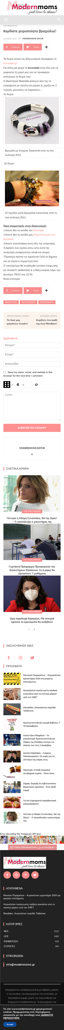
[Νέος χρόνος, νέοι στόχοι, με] (28, 840)
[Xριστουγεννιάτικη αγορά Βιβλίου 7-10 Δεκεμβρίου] (12, 724)
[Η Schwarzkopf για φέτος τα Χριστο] (52, 840)
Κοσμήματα (47, 302)
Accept (10, 1024)
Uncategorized (32, 511)
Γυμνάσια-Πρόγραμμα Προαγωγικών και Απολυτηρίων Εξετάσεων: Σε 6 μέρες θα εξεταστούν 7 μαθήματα (32, 570)
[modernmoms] (32, 8)
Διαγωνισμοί (28, 302)
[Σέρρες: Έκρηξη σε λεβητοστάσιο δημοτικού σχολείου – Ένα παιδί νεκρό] (12, 787)
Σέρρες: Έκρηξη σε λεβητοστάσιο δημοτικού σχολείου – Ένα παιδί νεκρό (39, 787)
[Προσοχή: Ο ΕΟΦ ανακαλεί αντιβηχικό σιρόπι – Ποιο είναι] (12, 772)
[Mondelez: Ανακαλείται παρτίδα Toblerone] (12, 709)
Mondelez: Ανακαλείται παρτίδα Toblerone (24, 913)
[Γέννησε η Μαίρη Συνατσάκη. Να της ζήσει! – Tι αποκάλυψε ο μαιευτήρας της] (32, 493)
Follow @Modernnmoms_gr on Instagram (34, 847)
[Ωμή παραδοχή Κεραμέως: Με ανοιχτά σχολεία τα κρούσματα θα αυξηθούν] (32, 594)
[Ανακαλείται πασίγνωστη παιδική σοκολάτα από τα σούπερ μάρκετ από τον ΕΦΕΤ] (12, 694)
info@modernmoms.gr (20, 964)
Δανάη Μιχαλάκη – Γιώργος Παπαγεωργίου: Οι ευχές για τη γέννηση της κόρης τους (39, 756)
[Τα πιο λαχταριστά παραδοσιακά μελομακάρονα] (12, 802)
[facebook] (32, 454)
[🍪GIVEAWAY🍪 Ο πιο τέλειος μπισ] (44, 840)
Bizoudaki (38, 230)
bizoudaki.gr (10, 63)
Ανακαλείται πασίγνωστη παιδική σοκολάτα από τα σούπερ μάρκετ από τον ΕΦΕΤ (40, 693)
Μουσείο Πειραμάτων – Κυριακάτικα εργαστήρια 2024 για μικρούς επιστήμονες (41, 678)
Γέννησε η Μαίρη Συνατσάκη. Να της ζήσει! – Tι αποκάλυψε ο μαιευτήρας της (41, 817)
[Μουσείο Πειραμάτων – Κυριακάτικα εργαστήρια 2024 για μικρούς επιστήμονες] (12, 679)
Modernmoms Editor (33, 39)
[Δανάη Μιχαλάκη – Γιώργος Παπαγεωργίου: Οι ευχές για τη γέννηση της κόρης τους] (12, 756)
